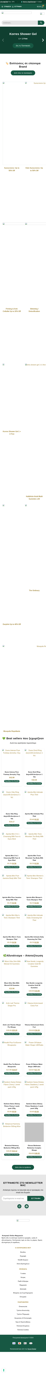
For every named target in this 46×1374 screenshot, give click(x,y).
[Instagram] (19, 1206)
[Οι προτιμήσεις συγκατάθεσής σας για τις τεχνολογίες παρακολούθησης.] (4, 1370)
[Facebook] (27, 1206)
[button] (3, 40)
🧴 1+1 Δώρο (28, 1)
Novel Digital (32, 1349)
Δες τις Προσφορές (23, 46)
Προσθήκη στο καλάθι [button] (12, 781)
